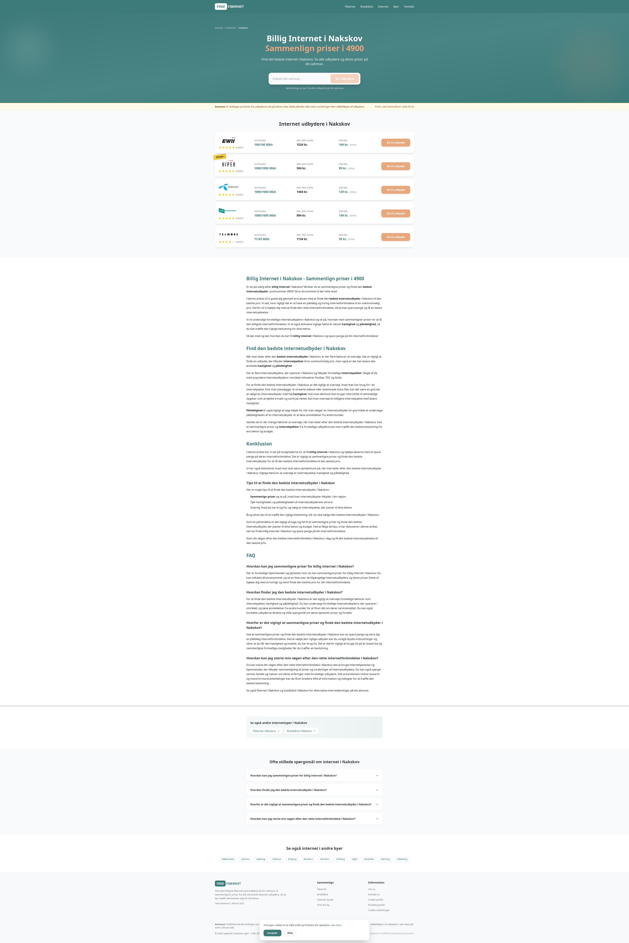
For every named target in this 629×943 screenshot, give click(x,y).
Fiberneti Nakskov (264, 731)
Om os (371, 889)
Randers (308, 859)
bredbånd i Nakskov (296, 690)
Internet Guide (325, 899)
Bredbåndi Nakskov (299, 731)
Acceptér (272, 932)
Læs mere (336, 925)
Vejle (354, 859)
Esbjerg (292, 859)
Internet (383, 6)
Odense (276, 859)
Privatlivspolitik (376, 904)
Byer (396, 6)
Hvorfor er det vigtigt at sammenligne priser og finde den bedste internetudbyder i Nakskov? (311, 804)
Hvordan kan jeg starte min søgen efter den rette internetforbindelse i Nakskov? (302, 819)
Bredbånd (367, 6)
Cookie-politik (375, 899)
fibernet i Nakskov (268, 690)
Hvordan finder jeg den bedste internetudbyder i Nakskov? (288, 790)
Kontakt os (374, 894)
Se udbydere (345, 79)
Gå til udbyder (396, 142)
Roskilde (369, 859)
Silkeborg (402, 859)
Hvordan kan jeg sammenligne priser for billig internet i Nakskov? (293, 775)
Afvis (290, 932)
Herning (385, 859)
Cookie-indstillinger (379, 910)
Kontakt (409, 6)
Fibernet (350, 6)
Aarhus (245, 859)
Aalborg (261, 859)
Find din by (323, 904)
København (228, 859)
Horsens (324, 859)
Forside (219, 27)
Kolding (340, 859)
